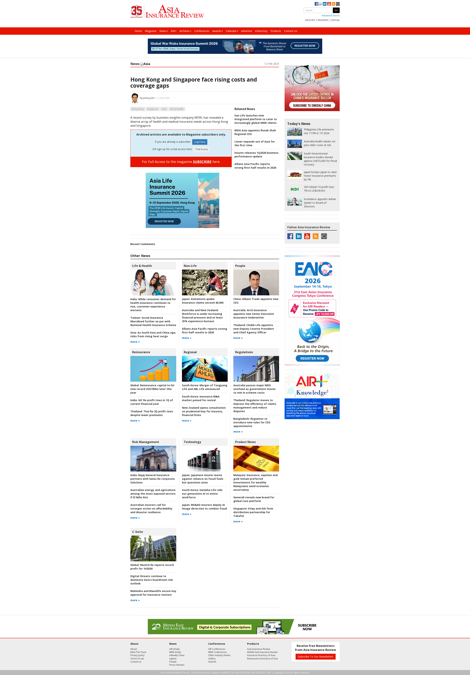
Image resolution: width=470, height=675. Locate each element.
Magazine (150, 31)
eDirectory (261, 31)
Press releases (176, 664)
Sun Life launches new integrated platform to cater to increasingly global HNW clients (255, 119)
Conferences (201, 31)
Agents (172, 658)
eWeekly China (176, 655)
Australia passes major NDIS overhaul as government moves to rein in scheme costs (254, 389)
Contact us (135, 661)
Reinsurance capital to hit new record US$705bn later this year (152, 389)
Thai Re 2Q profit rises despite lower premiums (151, 413)
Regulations (244, 352)
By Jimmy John (147, 98)
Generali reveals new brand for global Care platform (253, 499)
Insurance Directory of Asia (261, 655)
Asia (164, 109)
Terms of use (137, 658)
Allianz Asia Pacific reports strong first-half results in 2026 (255, 165)
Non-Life (190, 266)
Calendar (231, 31)
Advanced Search (331, 15)
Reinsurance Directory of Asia (262, 658)
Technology (192, 442)
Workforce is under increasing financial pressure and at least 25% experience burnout (202, 315)
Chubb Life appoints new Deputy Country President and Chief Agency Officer (253, 328)
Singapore (152, 109)
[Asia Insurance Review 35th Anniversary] (167, 11)
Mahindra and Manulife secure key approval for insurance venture (153, 592)
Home (138, 31)
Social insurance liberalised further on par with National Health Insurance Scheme (153, 321)
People (240, 266)
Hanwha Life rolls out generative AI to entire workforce (202, 493)
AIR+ (174, 31)
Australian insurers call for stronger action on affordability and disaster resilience (151, 508)
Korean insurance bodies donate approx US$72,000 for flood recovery (320, 159)
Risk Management (145, 442)
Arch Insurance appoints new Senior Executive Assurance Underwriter (253, 313)
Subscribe (310, 19)
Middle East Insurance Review (262, 652)
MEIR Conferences (217, 652)
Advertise (246, 31)
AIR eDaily (174, 649)
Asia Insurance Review (258, 649)
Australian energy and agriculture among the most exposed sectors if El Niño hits (153, 493)
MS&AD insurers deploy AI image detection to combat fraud (204, 506)
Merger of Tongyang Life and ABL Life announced (204, 387)
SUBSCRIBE (202, 161)
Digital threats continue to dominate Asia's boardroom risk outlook (151, 579)
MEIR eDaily (175, 652)
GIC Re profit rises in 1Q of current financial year (151, 402)
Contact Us (290, 31)
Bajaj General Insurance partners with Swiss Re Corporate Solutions (152, 478)
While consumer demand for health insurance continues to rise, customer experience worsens (153, 304)
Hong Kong (137, 109)
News (162, 31)
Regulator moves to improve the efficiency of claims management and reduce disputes (254, 405)
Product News (245, 442)
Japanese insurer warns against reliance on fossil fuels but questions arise (202, 478)
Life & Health (176, 109)
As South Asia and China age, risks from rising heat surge (153, 334)
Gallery (212, 658)
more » (135, 341)
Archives (184, 31)
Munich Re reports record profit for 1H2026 (152, 566)
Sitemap (335, 19)
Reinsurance (141, 352)
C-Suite (137, 532)
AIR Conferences (216, 649)
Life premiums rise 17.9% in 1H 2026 (319, 131)
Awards (216, 31)
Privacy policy (137, 655)
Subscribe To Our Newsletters (315, 656)
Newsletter (323, 19)
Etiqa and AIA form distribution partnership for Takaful (253, 512)
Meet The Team (138, 652)
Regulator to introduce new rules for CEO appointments (251, 422)
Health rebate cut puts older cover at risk (319, 143)
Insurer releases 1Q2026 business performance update (256, 154)
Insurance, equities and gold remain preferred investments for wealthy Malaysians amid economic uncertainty (255, 482)
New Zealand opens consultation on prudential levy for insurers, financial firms (204, 411)
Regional (190, 352)
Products (275, 31)
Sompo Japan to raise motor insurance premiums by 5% (320, 175)
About (133, 649)
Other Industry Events (219, 655)
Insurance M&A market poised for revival (201, 398)
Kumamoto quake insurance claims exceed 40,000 (202, 300)
